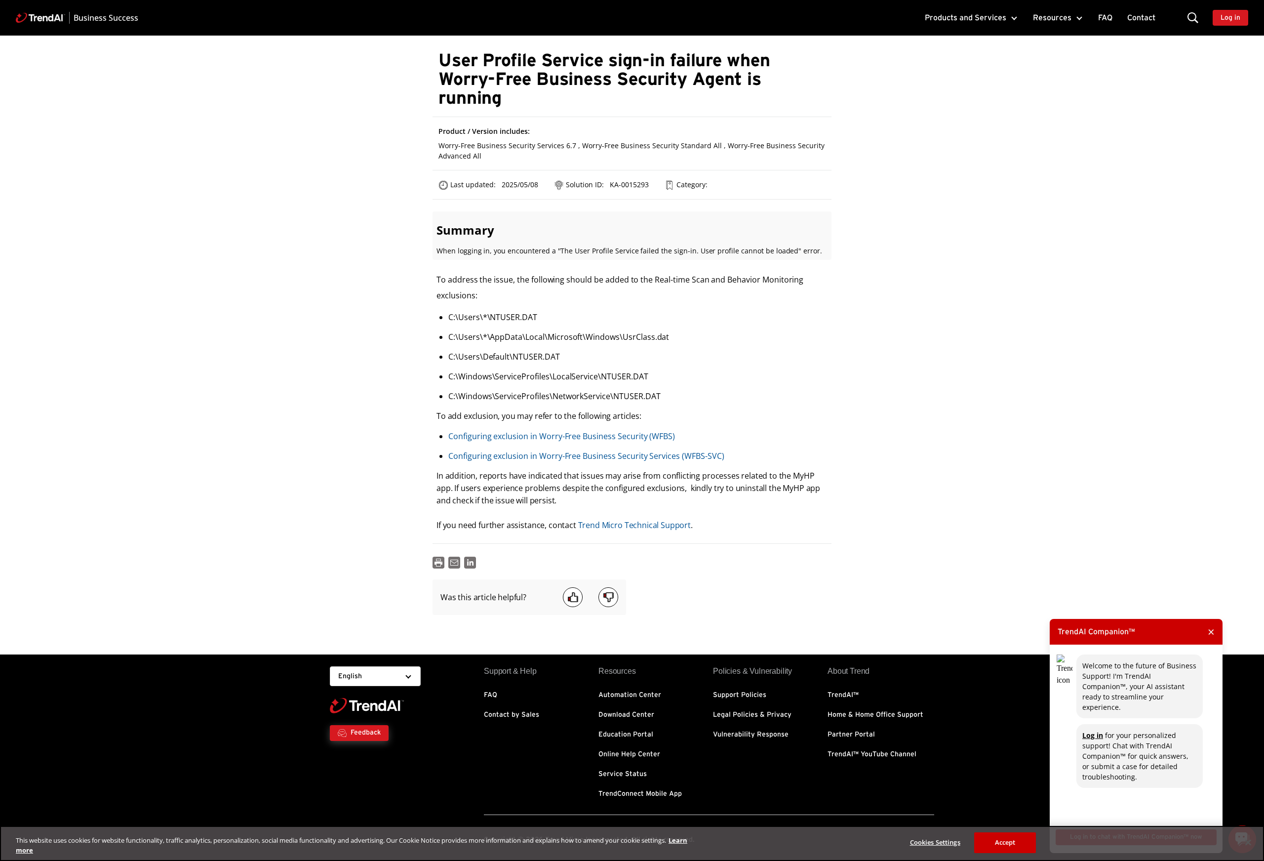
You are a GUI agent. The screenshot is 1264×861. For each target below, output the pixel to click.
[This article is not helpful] (608, 597)
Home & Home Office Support (875, 714)
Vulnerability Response (751, 734)
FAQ (1105, 18)
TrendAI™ (843, 695)
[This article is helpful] (573, 597)
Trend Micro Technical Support (634, 525)
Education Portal (625, 734)
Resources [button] (1052, 18)
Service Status (622, 774)
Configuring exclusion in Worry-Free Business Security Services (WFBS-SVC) (586, 456)
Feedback (366, 732)
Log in (1092, 735)
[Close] (1248, 842)
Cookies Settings (935, 842)
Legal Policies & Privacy (752, 714)
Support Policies (739, 695)
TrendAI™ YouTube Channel (872, 754)
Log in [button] (1230, 17)
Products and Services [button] (965, 18)
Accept (1005, 842)
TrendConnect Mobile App (640, 793)
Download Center (626, 714)
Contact (1141, 18)
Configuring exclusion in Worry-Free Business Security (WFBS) (561, 436)
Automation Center (629, 695)
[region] (632, 843)
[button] (1193, 17)
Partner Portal (851, 734)
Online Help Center (629, 754)
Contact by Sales (511, 714)
